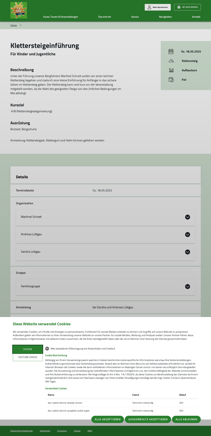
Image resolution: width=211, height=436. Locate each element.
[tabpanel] (121, 380)
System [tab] (27, 349)
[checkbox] (121, 348)
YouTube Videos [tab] (27, 357)
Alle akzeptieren (108, 419)
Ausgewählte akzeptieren (148, 419)
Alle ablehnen (186, 419)
